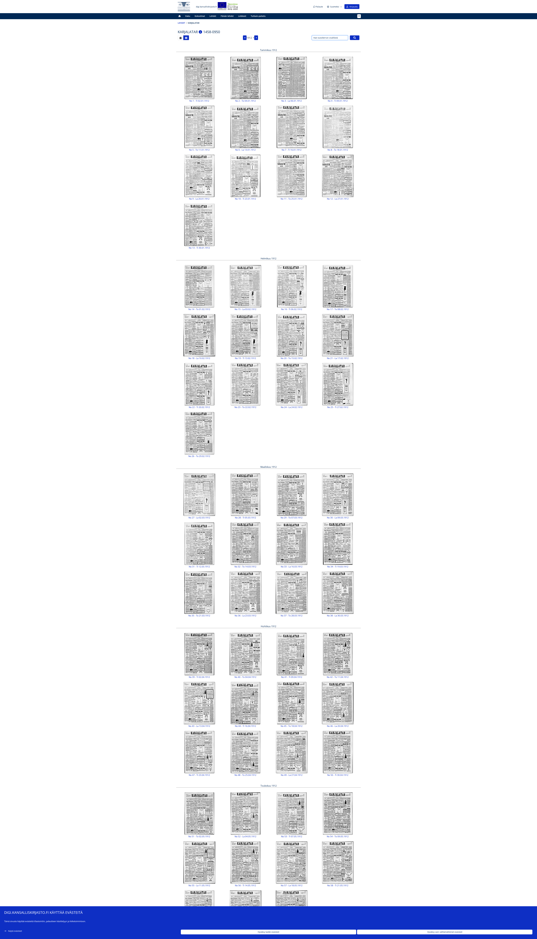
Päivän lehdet (227, 16)
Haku (187, 16)
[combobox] (250, 37)
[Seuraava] (256, 37)
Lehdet (212, 16)
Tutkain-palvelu (258, 16)
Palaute (319, 6)
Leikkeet (242, 16)
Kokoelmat (200, 16)
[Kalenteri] (180, 37)
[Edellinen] (245, 37)
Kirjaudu (353, 6)
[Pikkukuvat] (186, 37)
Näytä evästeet (15, 931)
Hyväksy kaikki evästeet (268, 932)
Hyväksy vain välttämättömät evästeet (444, 932)
